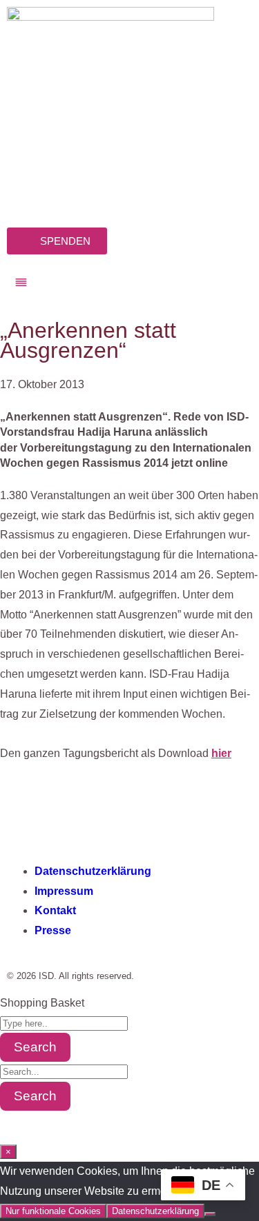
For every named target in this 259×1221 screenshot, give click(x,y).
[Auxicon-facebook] (24, 813)
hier (221, 753)
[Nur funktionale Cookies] (209, 1214)
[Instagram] (61, 813)
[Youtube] (136, 813)
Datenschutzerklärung (155, 1211)
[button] (129, 283)
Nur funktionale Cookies (53, 1211)
